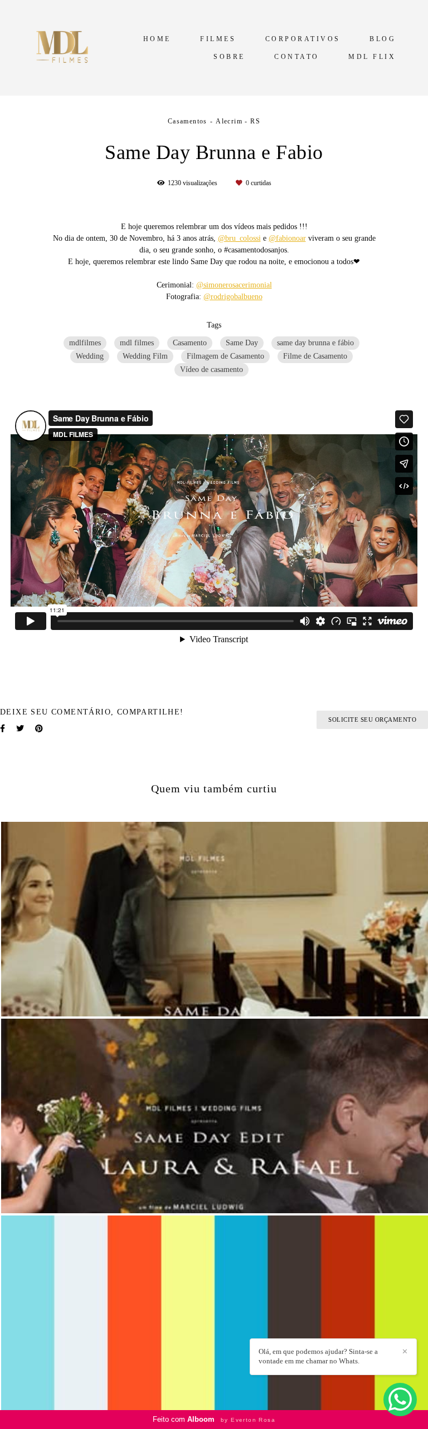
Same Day (242, 343)
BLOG (382, 39)
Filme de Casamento (315, 356)
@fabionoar (287, 238)
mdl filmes (137, 343)
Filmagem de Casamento (225, 356)
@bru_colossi (239, 238)
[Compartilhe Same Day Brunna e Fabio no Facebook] (2, 729)
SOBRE (229, 57)
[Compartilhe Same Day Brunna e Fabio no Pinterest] (39, 729)
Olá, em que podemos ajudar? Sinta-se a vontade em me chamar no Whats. (318, 1356)
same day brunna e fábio (315, 343)
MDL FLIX (372, 57)
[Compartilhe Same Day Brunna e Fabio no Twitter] (20, 729)
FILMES (218, 39)
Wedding (90, 356)
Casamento (190, 343)
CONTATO (296, 57)
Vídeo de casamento (211, 369)
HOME (157, 39)
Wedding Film (145, 356)
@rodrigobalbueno (232, 297)
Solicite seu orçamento (372, 719)
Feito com (214, 1419)
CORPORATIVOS (303, 39)
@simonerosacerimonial (234, 285)
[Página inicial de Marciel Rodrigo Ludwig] (65, 48)
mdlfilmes (85, 343)
